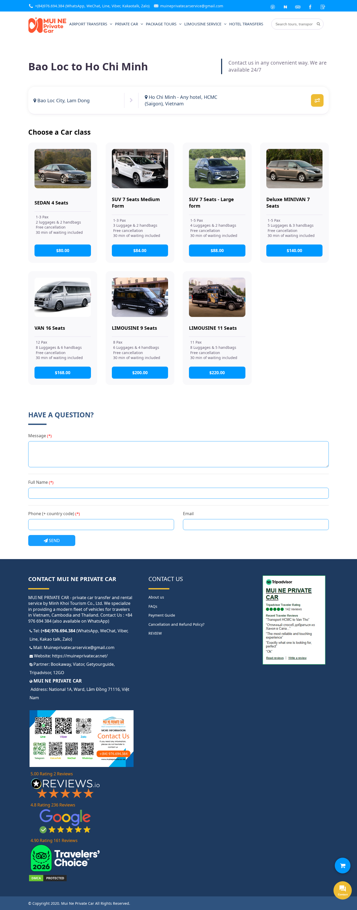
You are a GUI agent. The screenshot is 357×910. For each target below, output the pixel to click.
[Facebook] (310, 6)
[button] (342, 865)
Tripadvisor (40, 672)
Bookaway (61, 664)
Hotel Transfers (246, 23)
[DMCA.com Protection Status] (47, 880)
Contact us (165, 579)
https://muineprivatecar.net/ (80, 656)
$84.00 (139, 250)
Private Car (126, 23)
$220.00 (217, 373)
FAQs (152, 606)
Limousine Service (202, 23)
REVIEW (155, 633)
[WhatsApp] (273, 6)
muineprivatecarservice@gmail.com (191, 5)
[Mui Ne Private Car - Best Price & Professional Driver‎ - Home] (47, 32)
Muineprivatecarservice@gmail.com (79, 647)
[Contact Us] (323, 6)
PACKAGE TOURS (161, 23)
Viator (78, 664)
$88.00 (217, 250)
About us (156, 597)
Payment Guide (161, 615)
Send (54, 540)
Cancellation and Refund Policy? (176, 624)
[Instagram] (298, 6)
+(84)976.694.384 (49, 5)
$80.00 (62, 250)
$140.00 (294, 250)
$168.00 (62, 373)
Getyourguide (100, 664)
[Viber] (285, 6)
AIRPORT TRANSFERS (88, 23)
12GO (58, 672)
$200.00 (140, 373)
